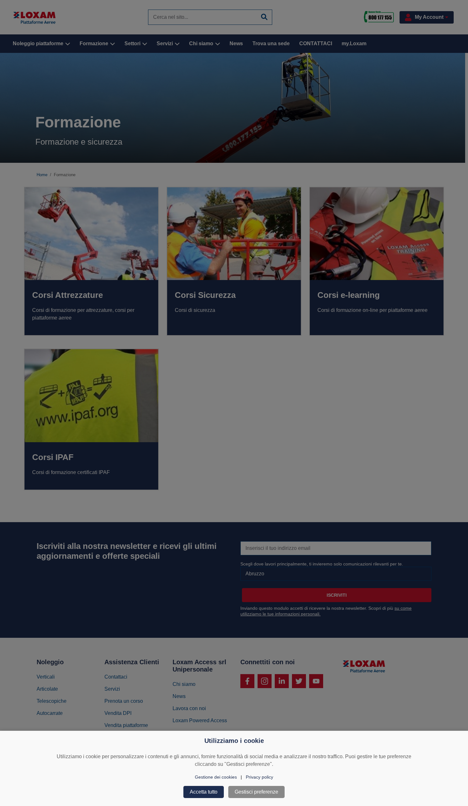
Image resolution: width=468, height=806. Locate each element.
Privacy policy (259, 777)
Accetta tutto (203, 792)
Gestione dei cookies (216, 777)
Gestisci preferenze (256, 792)
